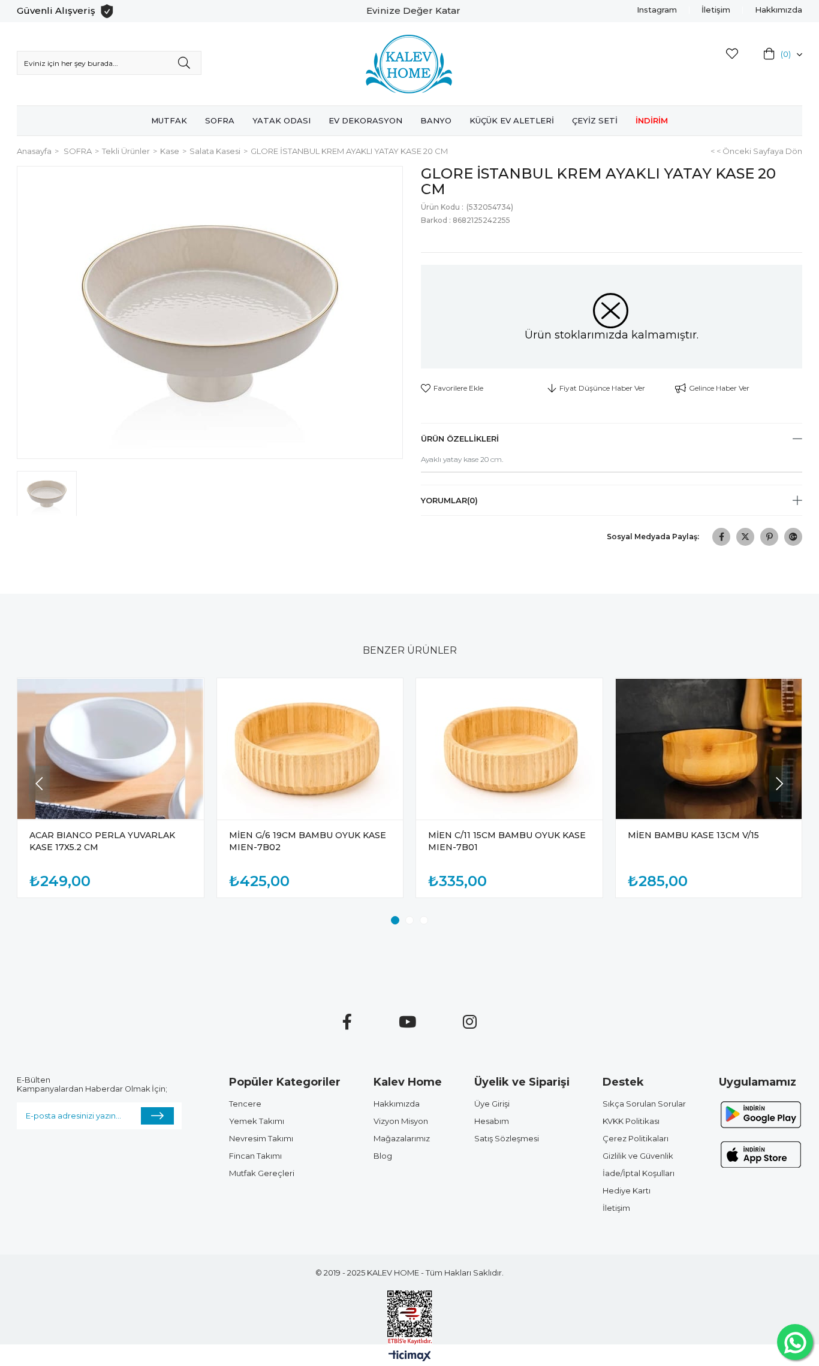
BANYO (435, 120)
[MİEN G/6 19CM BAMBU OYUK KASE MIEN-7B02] (310, 749)
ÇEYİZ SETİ (595, 120)
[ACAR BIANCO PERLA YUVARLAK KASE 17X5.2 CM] (110, 749)
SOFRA (219, 120)
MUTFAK (169, 120)
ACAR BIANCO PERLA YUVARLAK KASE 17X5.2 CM (102, 841)
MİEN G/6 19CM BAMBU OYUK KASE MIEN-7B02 (307, 841)
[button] (395, 920)
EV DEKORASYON (365, 120)
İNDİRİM (652, 120)
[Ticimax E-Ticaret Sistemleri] (410, 1356)
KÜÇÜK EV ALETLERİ (511, 120)
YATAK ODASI (281, 120)
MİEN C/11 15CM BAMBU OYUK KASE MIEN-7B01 (507, 841)
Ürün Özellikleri (460, 438)
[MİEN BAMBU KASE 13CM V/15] (709, 749)
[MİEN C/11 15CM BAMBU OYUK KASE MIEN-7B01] (509, 749)
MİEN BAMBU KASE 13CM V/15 (693, 835)
